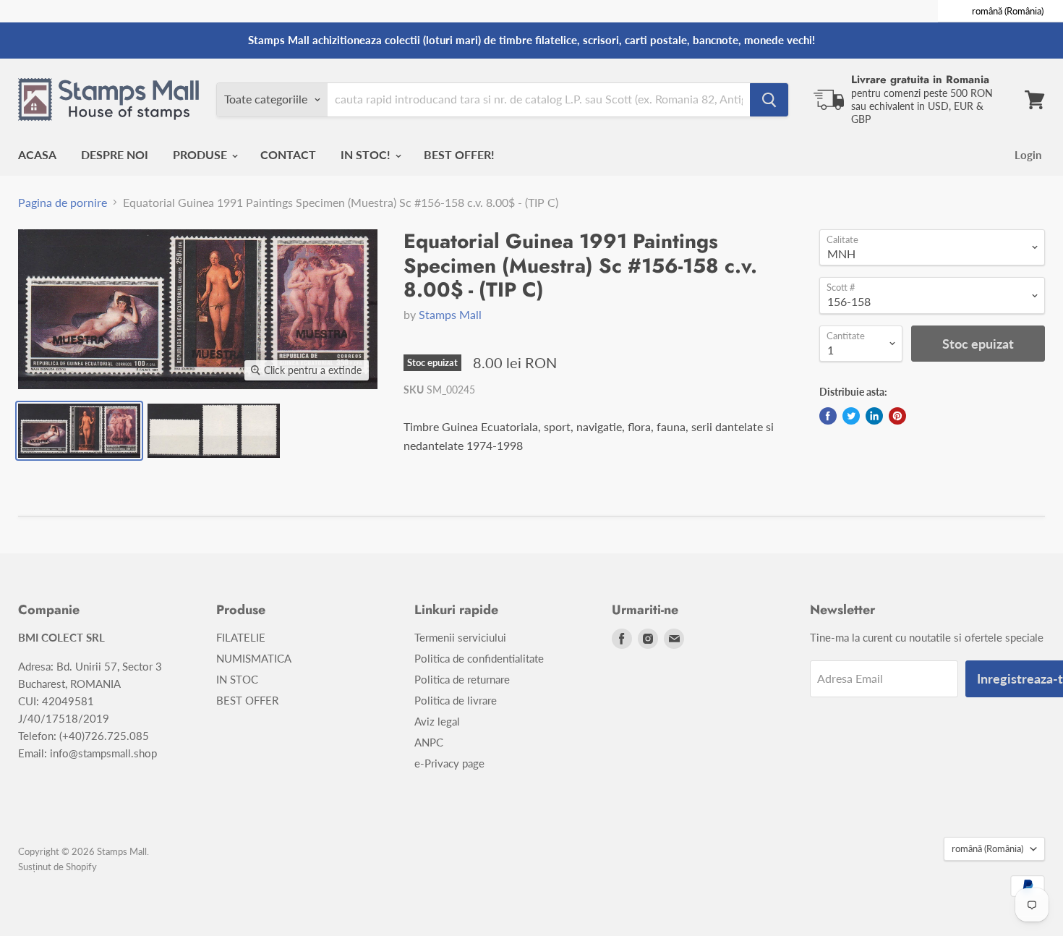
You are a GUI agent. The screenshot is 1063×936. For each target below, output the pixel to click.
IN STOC (237, 679)
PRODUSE (201, 154)
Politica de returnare (462, 679)
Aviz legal (437, 721)
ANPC (428, 742)
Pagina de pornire (62, 202)
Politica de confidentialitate (479, 658)
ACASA (37, 154)
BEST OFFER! (459, 154)
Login (1028, 154)
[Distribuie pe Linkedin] (874, 416)
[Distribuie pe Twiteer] (851, 416)
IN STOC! (367, 154)
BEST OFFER (247, 700)
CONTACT (288, 154)
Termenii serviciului (460, 637)
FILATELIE (240, 637)
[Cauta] (769, 99)
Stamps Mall (450, 314)
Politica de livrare (455, 700)
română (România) (987, 848)
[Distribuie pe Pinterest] (897, 416)
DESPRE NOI (114, 154)
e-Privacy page (449, 763)
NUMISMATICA (253, 658)
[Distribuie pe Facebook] (828, 416)
